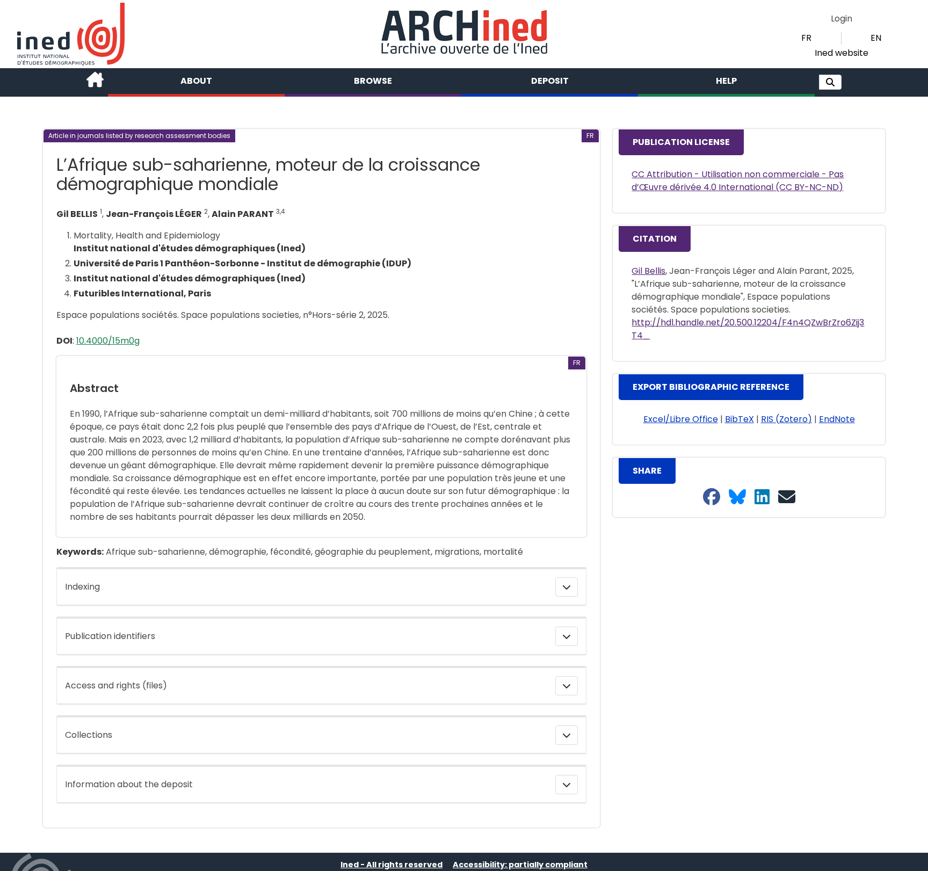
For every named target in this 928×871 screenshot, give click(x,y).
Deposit (550, 81)
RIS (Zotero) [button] (786, 419)
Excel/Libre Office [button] (680, 419)
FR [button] (806, 38)
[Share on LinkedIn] (762, 497)
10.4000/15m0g (108, 341)
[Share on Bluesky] (737, 497)
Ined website (841, 53)
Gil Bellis (648, 271)
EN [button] (876, 38)
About (196, 81)
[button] (830, 82)
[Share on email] (786, 497)
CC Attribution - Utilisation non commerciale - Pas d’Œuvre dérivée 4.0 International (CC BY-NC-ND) (738, 180)
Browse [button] (373, 81)
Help (726, 81)
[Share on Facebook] (711, 497)
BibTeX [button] (739, 419)
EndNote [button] (837, 419)
